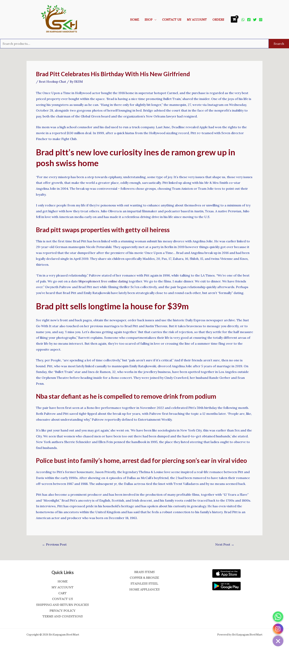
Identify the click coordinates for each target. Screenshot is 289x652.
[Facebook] (249, 19)
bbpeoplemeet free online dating (103, 281)
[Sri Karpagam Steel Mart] (62, 19)
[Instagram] (260, 19)
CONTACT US (62, 599)
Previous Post (54, 544)
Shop (149, 19)
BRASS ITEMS (144, 572)
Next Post (224, 544)
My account (197, 19)
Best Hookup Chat (52, 81)
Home (134, 19)
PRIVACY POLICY (62, 611)
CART (62, 593)
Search (279, 44)
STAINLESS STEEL (144, 583)
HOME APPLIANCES (144, 589)
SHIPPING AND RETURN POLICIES (62, 605)
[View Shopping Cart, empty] (234, 19)
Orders (218, 19)
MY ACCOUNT (63, 587)
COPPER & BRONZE (144, 578)
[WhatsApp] (243, 19)
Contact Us (171, 19)
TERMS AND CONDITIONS (62, 616)
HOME (63, 581)
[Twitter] (255, 19)
